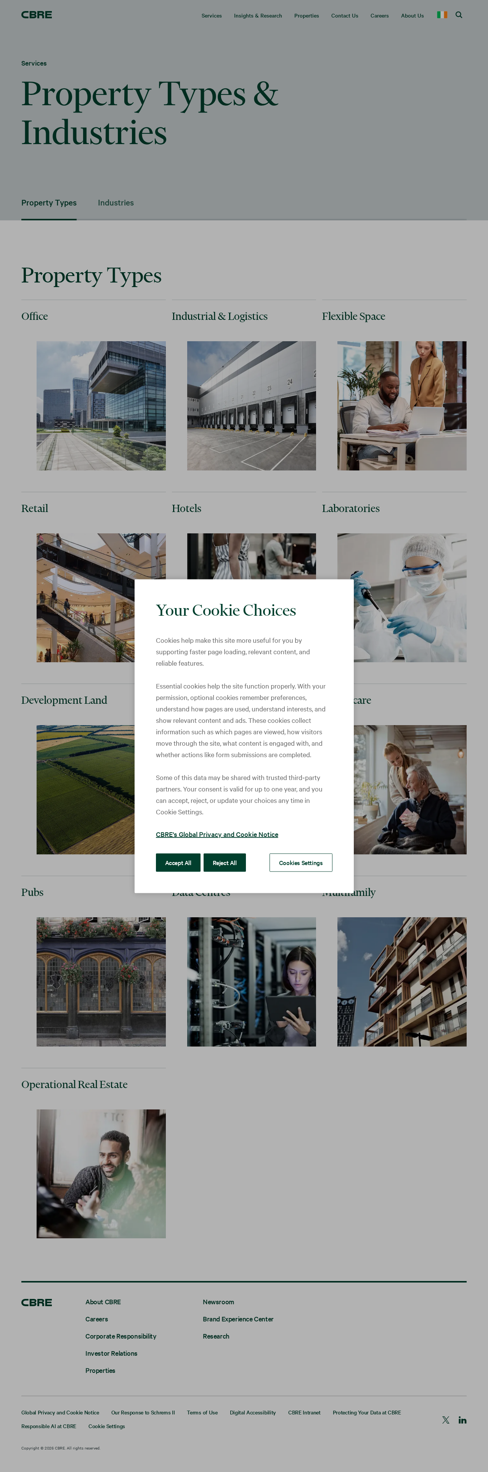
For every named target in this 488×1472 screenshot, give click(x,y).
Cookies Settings (301, 862)
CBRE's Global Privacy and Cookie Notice (217, 833)
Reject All (225, 862)
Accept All (178, 862)
